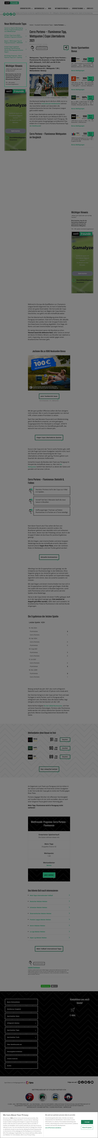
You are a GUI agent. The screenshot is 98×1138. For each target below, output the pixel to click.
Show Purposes (87, 1127)
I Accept (86, 1122)
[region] (49, 1125)
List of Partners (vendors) (53, 1128)
